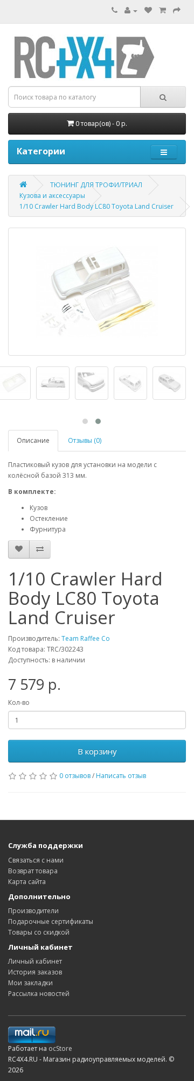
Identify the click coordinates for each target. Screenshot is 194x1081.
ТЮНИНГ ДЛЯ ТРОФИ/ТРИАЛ (96, 184)
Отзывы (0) (84, 440)
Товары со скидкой (39, 932)
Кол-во (19, 702)
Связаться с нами (36, 860)
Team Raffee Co (85, 638)
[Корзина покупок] (162, 10)
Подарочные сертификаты (50, 921)
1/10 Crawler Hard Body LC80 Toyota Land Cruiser (96, 206)
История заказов (35, 972)
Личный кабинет (35, 961)
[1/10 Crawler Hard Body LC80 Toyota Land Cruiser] (97, 292)
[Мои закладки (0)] (148, 10)
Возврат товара (33, 870)
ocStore (60, 1048)
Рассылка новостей (39, 993)
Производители (33, 910)
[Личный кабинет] (130, 10)
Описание (33, 440)
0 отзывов (75, 775)
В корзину (97, 751)
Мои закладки (30, 982)
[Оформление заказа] (177, 10)
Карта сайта (27, 881)
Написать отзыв (121, 775)
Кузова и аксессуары (52, 195)
